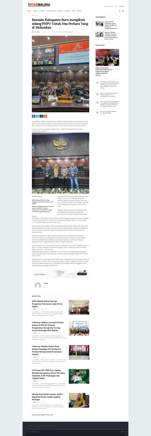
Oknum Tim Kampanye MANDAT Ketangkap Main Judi (108, 112)
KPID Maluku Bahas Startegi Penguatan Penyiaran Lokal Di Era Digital (42, 201)
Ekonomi (42, 11)
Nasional (60, 11)
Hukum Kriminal (51, 11)
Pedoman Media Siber (38, 425)
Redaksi (29, 425)
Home (33, 15)
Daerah (35, 11)
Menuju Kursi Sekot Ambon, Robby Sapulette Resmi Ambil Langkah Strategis (47, 397)
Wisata (79, 11)
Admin (38, 32)
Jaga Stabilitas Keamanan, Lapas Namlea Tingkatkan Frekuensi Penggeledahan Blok (111, 25)
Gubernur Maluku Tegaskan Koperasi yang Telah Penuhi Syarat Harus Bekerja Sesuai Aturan (111, 36)
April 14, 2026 (41, 309)
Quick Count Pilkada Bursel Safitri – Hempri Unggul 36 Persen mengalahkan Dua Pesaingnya (109, 94)
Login (122, 6)
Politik (74, 11)
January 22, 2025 (46, 32)
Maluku (67, 32)
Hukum (62, 32)
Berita (29, 11)
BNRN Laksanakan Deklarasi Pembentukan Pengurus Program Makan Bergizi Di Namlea (104, 71)
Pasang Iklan (48, 425)
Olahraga (67, 11)
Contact (54, 425)
